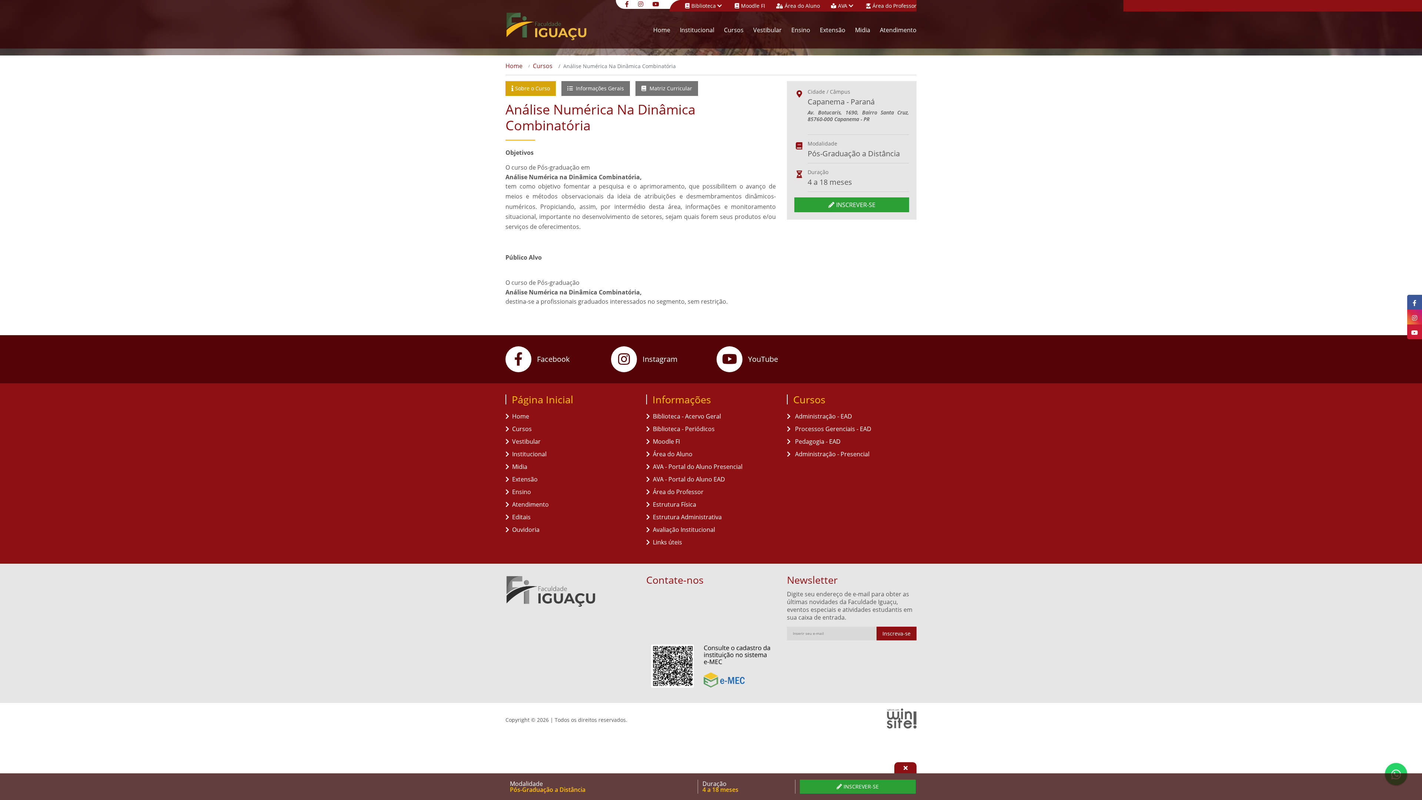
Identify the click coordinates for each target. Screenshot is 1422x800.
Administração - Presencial (831, 454)
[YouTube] (657, 3)
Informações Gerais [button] (599, 88)
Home (661, 30)
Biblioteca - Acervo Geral (687, 416)
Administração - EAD (823, 416)
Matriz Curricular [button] (670, 88)
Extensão (832, 30)
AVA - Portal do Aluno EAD (689, 479)
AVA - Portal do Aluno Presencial (697, 467)
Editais (521, 517)
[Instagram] (641, 3)
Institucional (697, 30)
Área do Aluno (802, 5)
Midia (862, 30)
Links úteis (667, 542)
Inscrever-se (855, 205)
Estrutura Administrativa (687, 517)
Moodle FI (753, 5)
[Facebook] (627, 3)
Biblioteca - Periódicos (684, 429)
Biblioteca (704, 5)
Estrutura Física (674, 504)
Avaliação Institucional (684, 530)
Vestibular (767, 30)
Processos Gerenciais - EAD (832, 429)
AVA (843, 5)
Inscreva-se (896, 633)
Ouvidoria (526, 530)
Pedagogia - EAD (817, 441)
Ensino (800, 30)
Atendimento (898, 30)
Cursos (734, 30)
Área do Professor (894, 5)
